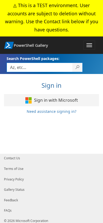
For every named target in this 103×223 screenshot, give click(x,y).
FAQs (8, 210)
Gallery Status (14, 189)
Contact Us (12, 158)
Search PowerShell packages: (33, 58)
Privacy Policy (14, 179)
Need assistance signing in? (51, 111)
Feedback (11, 200)
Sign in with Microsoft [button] (55, 100)
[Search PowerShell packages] (77, 67)
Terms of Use (14, 168)
